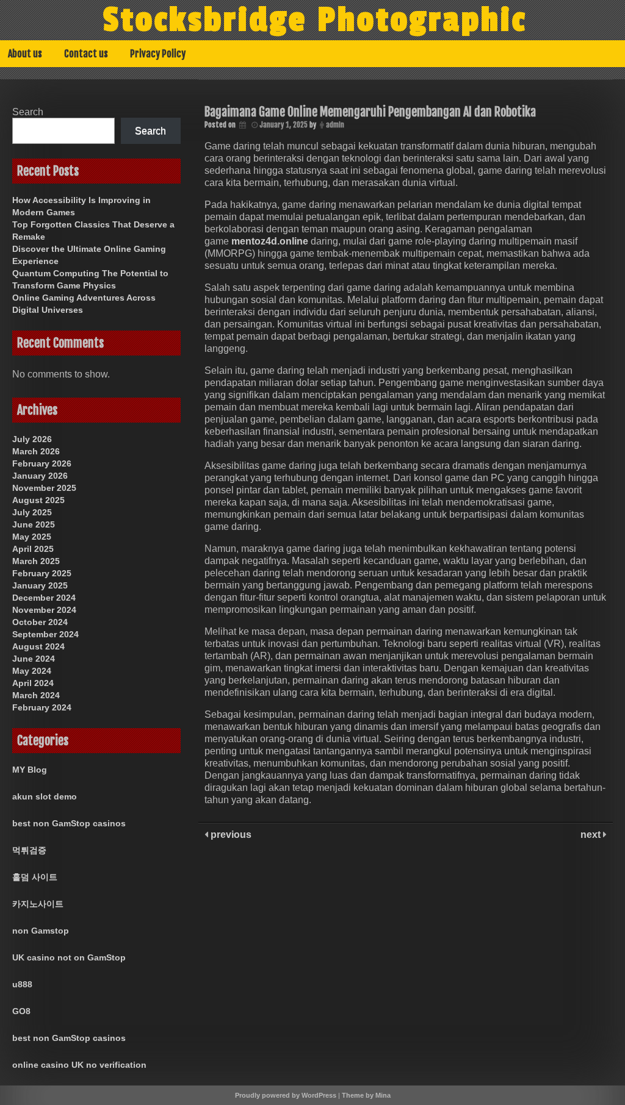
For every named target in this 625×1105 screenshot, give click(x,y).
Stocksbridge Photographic (315, 20)
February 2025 (41, 573)
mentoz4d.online (269, 241)
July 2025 (32, 512)
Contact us (86, 54)
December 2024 (44, 598)
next (591, 834)
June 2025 (33, 524)
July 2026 (32, 439)
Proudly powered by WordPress (285, 1095)
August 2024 (38, 646)
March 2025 (36, 561)
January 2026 (40, 476)
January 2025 (40, 585)
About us (25, 54)
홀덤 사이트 (34, 877)
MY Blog (29, 769)
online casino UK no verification (79, 1065)
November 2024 (44, 610)
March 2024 (36, 695)
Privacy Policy (158, 54)
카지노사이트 (37, 904)
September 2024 (45, 634)
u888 (22, 984)
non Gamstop (40, 930)
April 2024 (33, 683)
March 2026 (36, 451)
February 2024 (41, 707)
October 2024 (40, 622)
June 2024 (33, 658)
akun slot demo (44, 796)
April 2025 (33, 549)
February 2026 (41, 463)
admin (335, 124)
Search (27, 112)
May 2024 (31, 671)
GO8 (21, 1011)
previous (229, 834)
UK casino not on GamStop (69, 957)
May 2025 (31, 537)
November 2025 (44, 488)
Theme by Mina (366, 1095)
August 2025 (38, 500)
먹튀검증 (29, 850)
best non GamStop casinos (69, 823)
